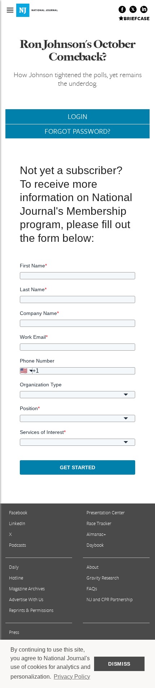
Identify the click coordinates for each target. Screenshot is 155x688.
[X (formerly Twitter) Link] (133, 9)
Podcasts (17, 545)
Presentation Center (106, 512)
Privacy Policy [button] (72, 677)
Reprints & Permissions (31, 610)
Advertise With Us (26, 599)
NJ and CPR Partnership (110, 599)
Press (14, 632)
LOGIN (77, 116)
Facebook (18, 512)
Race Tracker (99, 523)
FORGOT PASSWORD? (77, 131)
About (92, 567)
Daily (14, 567)
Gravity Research (103, 577)
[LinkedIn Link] (143, 9)
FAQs (92, 588)
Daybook (95, 545)
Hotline (16, 577)
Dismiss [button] (119, 664)
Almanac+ (96, 534)
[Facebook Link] (122, 9)
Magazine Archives (27, 588)
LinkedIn (17, 523)
